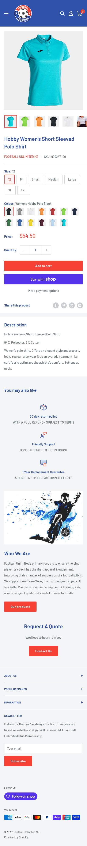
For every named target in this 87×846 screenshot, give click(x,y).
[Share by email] (80, 305)
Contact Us (43, 651)
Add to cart (43, 266)
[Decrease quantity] (24, 250)
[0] (79, 13)
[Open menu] (6, 13)
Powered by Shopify (16, 837)
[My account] (71, 13)
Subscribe (18, 761)
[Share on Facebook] (56, 305)
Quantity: (10, 250)
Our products (20, 606)
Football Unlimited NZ (21, 156)
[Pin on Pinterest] (64, 305)
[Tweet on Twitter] (72, 305)
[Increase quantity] (46, 250)
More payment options (43, 290)
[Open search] (62, 13)
